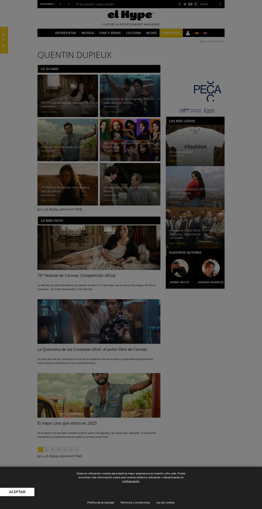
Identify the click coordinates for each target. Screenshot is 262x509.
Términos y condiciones (135, 503)
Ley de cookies (165, 503)
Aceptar (17, 492)
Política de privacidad (100, 503)
